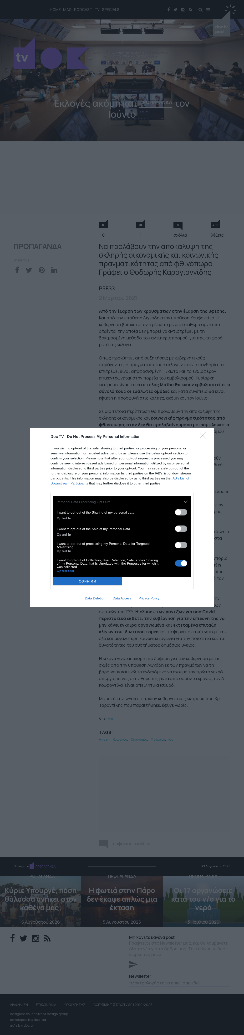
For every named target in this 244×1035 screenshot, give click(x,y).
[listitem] (122, 501)
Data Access (122, 598)
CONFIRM (88, 581)
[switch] (181, 512)
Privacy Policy (149, 598)
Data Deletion (95, 598)
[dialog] (122, 517)
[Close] (204, 437)
